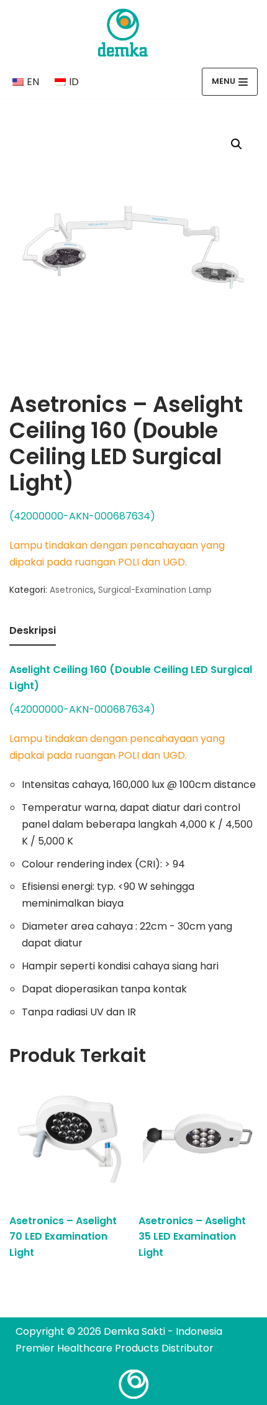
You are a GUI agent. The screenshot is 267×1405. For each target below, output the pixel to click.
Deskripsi (32, 630)
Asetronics (72, 590)
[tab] (32, 632)
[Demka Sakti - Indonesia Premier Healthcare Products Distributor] (123, 33)
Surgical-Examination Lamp (155, 590)
